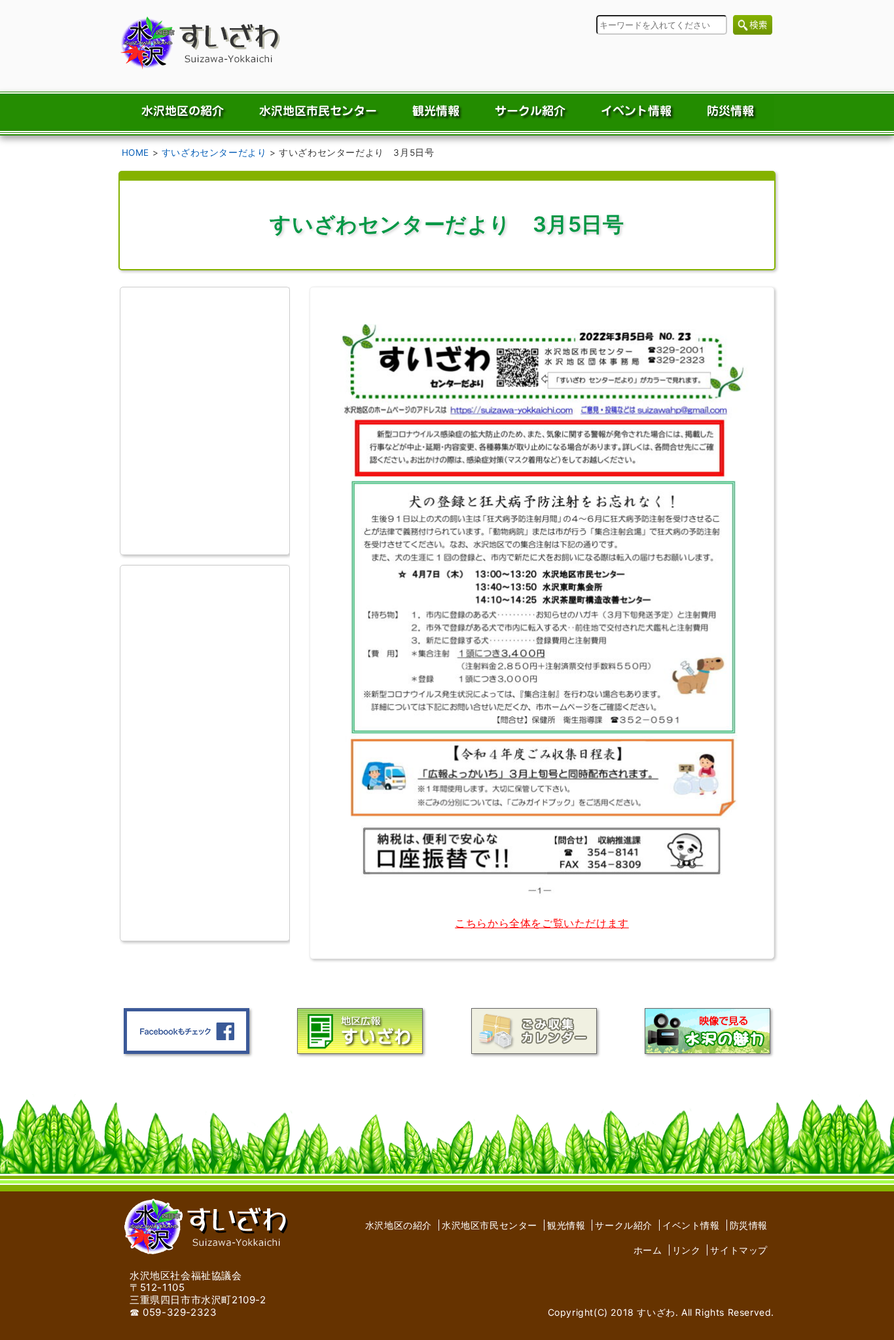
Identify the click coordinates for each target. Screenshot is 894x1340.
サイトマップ (739, 1250)
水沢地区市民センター (489, 1225)
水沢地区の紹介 (398, 1225)
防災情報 (749, 1225)
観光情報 (566, 1225)
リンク (686, 1250)
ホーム (648, 1250)
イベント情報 (691, 1225)
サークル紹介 (624, 1225)
